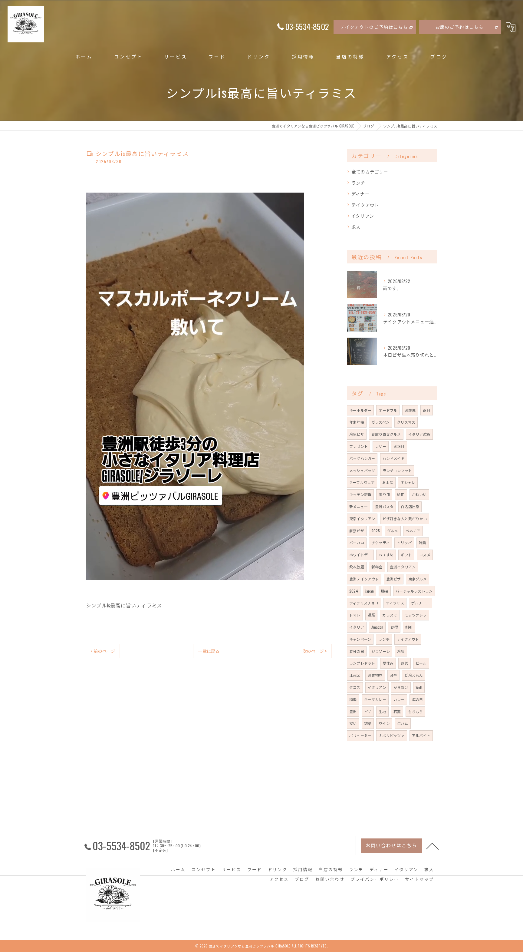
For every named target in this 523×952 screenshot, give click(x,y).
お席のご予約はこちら (459, 27)
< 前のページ (103, 651)
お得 (394, 627)
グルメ (392, 530)
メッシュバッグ (362, 470)
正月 (426, 410)
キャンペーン (360, 639)
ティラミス (395, 602)
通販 (371, 614)
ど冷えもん (413, 675)
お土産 (387, 482)
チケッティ (380, 542)
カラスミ (389, 614)
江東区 (354, 675)
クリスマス (406, 422)
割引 (409, 627)
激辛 (393, 675)
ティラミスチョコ (364, 602)
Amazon (377, 627)
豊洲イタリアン (403, 566)
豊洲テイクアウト (364, 578)
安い (353, 723)
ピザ (367, 711)
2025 (375, 530)
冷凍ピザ (356, 434)
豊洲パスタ (384, 506)
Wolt (419, 687)
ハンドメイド (394, 458)
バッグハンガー (362, 458)
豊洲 (353, 711)
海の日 (417, 699)
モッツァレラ (415, 614)
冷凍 (400, 651)
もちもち (415, 711)
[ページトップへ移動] (432, 846)
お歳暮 (410, 410)
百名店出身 (410, 506)
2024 (353, 590)
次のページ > (315, 651)
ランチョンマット (397, 470)
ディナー (360, 193)
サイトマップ (419, 879)
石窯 (397, 711)
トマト (354, 614)
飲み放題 (356, 566)
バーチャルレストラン (414, 590)
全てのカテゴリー (369, 171)
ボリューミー (360, 735)
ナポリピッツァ (391, 735)
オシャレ (407, 482)
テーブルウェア (362, 482)
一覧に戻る (208, 651)
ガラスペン (380, 422)
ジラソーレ (380, 651)
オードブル (388, 410)
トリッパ (404, 542)
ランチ (358, 183)
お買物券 (375, 675)
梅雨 (353, 699)
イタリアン (362, 216)
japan (369, 590)
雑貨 (422, 542)
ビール (421, 663)
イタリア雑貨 (419, 434)
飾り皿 (384, 494)
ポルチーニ (420, 602)
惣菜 (367, 723)
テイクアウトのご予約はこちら (374, 27)
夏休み (388, 663)
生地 (382, 711)
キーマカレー (375, 699)
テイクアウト (365, 205)
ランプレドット (362, 663)
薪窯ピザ (356, 530)
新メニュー (358, 506)
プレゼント (358, 446)
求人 (355, 227)
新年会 (377, 566)
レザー (380, 446)
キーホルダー (360, 410)
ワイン (384, 723)
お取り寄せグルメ (386, 434)
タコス (354, 687)
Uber (384, 590)
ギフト (406, 554)
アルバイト (421, 735)
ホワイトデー (360, 554)
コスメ (424, 554)
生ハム (402, 723)
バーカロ (356, 542)
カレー (399, 699)
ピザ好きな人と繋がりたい (405, 518)
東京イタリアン (362, 518)
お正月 (399, 446)
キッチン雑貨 (360, 494)
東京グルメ (417, 578)
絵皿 (400, 494)
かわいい (419, 494)
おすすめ (386, 554)
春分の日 (356, 651)
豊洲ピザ (393, 578)
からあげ (400, 687)
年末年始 (356, 422)
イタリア (356, 627)
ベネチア (413, 530)
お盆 (404, 663)
